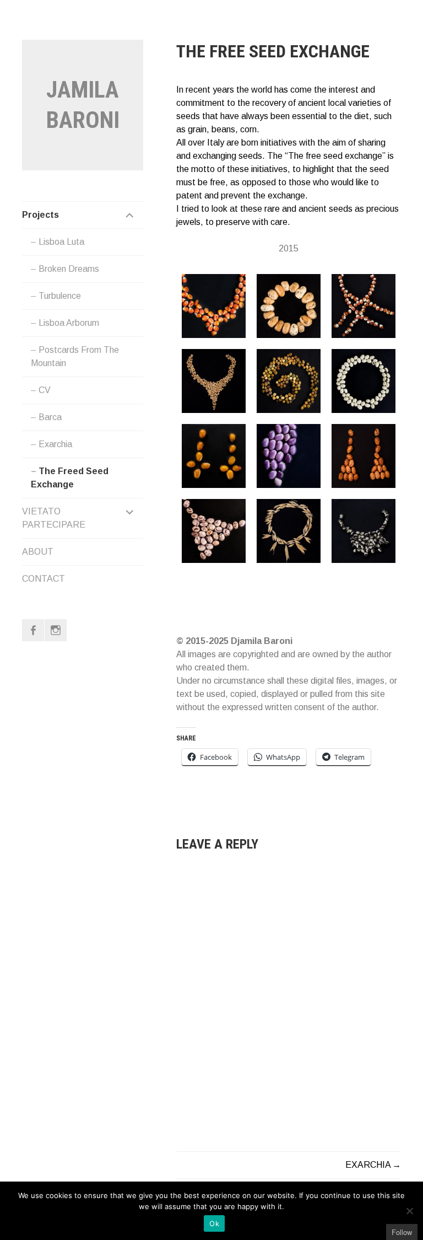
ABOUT (37, 551)
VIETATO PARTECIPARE (53, 518)
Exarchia (55, 444)
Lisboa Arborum (69, 323)
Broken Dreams (69, 268)
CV (45, 390)
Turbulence (60, 295)
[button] (213, 306)
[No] (409, 1210)
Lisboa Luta (61, 241)
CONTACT (43, 578)
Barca (50, 417)
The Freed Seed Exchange (70, 477)
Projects (40, 214)
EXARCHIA (368, 1164)
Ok (214, 1223)
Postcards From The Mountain (75, 356)
